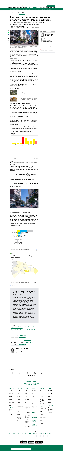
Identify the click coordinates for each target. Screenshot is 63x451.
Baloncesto (34, 390)
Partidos (10, 409)
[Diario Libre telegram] (34, 384)
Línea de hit (34, 406)
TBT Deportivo (35, 409)
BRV (33, 407)
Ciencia (18, 411)
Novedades (27, 402)
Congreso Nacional (11, 414)
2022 (18, 433)
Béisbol (33, 393)
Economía (24, 7)
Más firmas (42, 404)
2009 (26, 436)
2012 (14, 436)
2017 (38, 433)
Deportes (44, 7)
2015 (46, 433)
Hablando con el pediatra (28, 408)
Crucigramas (50, 413)
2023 (14, 433)
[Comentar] (8, 38)
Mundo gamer (50, 402)
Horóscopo (50, 412)
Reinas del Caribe (18, 9)
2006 (38, 436)
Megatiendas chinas (11, 9)
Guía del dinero (51, 403)
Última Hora (10, 7)
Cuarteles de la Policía (41, 9)
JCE (9, 410)
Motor (33, 394)
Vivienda (22, 97)
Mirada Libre (42, 391)
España (41, 413)
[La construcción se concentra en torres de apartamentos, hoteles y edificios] (8, 32)
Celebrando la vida (27, 416)
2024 (10, 433)
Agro (21, 90)
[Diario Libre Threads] (36, 384)
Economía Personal (26, 424)
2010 (22, 436)
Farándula (26, 394)
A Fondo (10, 400)
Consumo (18, 399)
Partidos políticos (34, 9)
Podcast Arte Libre (27, 404)
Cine (25, 391)
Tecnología (19, 414)
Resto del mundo (42, 425)
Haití (41, 411)
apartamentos (14, 344)
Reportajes (11, 405)
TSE (9, 412)
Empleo (18, 394)
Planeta (51, 7)
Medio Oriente (43, 417)
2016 (42, 433)
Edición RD (34, 417)
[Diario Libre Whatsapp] (38, 384)
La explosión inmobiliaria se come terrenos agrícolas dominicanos (27, 93)
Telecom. (18, 402)
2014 (50, 433)
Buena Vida (27, 399)
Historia (18, 416)
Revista (41, 7)
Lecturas (42, 403)
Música (26, 390)
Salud (10, 394)
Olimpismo (34, 400)
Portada (11, 12)
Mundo (21, 7)
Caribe (41, 423)
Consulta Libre (27, 426)
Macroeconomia (20, 406)
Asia (41, 419)
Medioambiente (20, 410)
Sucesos (10, 399)
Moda (26, 396)
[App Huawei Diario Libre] (39, 442)
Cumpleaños (50, 409)
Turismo (18, 391)
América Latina (43, 410)
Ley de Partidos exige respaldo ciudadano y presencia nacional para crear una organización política (47, 46)
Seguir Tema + (22, 14)
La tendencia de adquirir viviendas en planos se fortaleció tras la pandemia (28, 99)
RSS (48, 410)
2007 (34, 436)
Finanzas (18, 390)
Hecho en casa (51, 400)
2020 (26, 433)
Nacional (10, 390)
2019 (30, 433)
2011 (18, 436)
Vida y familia (27, 412)
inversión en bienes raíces (18, 342)
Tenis (33, 399)
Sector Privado (15, 335)
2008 (30, 436)
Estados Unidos (43, 408)
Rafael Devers (49, 9)
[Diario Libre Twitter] (29, 384)
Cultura (26, 393)
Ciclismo (34, 397)
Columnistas (42, 401)
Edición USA (35, 415)
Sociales (26, 400)
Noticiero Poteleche (42, 400)
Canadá (41, 416)
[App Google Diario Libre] (23, 442)
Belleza (26, 397)
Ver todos (53, 31)
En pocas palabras (26, 420)
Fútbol (33, 391)
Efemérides (50, 407)
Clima (18, 413)
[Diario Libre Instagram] (27, 384)
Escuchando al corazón (27, 422)
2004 (46, 436)
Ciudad (10, 391)
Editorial (41, 393)
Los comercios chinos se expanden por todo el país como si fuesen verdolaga (47, 35)
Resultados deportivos (34, 404)
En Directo (42, 396)
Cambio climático (18, 420)
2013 (10, 436)
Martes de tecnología (19, 418)
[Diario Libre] (31, 7)
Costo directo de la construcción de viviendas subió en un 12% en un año (23, 330)
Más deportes (35, 402)
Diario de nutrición (26, 410)
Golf (33, 396)
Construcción (14, 337)
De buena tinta (43, 394)
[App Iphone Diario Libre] (31, 442)
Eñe (25, 413)
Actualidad (14, 7)
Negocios (18, 396)
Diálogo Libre (11, 402)
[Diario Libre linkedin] (31, 384)
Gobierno (10, 416)
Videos (54, 7)
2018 (34, 433)
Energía (18, 397)
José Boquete (11, 403)
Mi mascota (27, 406)
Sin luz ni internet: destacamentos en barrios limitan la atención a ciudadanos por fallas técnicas (47, 40)
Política (18, 7)
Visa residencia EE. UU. (26, 9)
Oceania (41, 422)
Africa (41, 420)
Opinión (47, 7)
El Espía (41, 397)
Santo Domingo (17, 27)
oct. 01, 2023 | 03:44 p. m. (26, 27)
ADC (41, 390)
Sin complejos (27, 417)
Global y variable (18, 404)
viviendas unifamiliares (17, 340)
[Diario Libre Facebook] (25, 384)
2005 (42, 436)
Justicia (10, 396)
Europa (41, 414)
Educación (11, 393)
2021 (22, 433)
